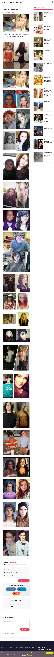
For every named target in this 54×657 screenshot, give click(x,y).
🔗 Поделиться (24, 580)
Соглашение (29, 655)
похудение (23, 564)
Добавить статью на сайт (46, 649)
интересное (10, 564)
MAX (16, 593)
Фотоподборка (48, 63)
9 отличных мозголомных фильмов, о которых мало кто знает (47, 40)
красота (17, 564)
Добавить (24, 629)
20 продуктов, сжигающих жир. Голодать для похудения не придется (48, 78)
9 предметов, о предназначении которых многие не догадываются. (48, 15)
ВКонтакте (11, 589)
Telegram (22, 589)
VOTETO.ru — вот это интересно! (12, 2)
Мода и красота (11, 12)
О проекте (42, 647)
